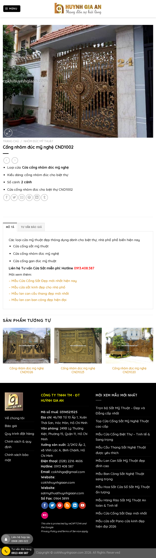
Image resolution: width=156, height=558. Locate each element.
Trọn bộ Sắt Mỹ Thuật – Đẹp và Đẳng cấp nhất (120, 410)
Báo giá (11, 426)
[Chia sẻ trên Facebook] (6, 197)
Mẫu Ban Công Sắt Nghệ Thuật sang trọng (120, 476)
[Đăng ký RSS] (67, 505)
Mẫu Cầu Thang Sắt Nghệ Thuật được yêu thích (121, 450)
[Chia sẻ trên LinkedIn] (36, 197)
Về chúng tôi (14, 418)
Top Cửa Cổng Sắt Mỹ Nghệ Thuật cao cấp (122, 423)
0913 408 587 (63, 466)
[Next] (153, 355)
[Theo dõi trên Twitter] (52, 505)
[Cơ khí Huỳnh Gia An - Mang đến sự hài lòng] (78, 8)
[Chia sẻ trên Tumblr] (44, 197)
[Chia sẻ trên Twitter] (14, 197)
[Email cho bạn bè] (21, 197)
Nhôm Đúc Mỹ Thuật (38, 141)
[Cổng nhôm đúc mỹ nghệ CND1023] (78, 346)
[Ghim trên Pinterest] (29, 197)
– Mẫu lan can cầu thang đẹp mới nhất (39, 293)
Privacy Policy (49, 531)
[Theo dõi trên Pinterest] (59, 505)
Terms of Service (71, 531)
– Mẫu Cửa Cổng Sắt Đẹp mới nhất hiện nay (43, 281)
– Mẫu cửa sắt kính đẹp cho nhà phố (37, 287)
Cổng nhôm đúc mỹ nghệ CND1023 (78, 370)
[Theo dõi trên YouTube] (82, 505)
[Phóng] (8, 133)
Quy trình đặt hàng (19, 433)
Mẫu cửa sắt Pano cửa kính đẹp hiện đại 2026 (120, 523)
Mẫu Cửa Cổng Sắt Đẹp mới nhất (121, 513)
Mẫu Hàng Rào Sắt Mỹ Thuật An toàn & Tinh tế (121, 502)
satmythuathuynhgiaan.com (62, 493)
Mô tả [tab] (10, 227)
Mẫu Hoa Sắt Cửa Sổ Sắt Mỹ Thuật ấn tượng (123, 489)
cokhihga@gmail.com (68, 472)
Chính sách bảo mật (17, 457)
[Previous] (3, 355)
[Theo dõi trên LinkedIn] (74, 505)
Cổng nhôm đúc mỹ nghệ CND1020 (129, 370)
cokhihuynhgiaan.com (58, 482)
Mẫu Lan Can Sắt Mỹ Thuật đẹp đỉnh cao (120, 463)
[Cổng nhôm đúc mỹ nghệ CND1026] (26, 346)
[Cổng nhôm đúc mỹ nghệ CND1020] (129, 346)
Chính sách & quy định (18, 444)
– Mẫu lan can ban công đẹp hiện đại (37, 300)
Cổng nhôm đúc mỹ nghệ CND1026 (27, 370)
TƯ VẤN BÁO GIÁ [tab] (31, 227)
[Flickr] (44, 515)
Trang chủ (11, 141)
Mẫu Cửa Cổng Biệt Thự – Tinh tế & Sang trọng (123, 436)
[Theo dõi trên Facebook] (44, 505)
